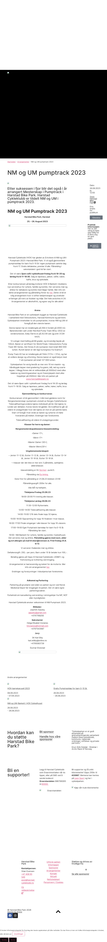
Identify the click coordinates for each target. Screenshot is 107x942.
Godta (4, 940)
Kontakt (7, 43)
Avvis (13, 940)
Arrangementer (11, 39)
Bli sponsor (46, 731)
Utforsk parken (53, 862)
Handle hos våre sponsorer (49, 738)
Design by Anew (14, 912)
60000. (45, 784)
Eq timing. (43, 474)
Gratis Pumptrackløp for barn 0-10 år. (70, 688)
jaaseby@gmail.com (37, 612)
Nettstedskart (53, 879)
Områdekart (13, 25)
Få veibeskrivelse (27, 888)
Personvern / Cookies (53, 882)
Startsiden (11, 162)
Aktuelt (11, 46)
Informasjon (9, 34)
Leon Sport (79, 778)
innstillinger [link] (18, 934)
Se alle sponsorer (80, 874)
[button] (94, 246)
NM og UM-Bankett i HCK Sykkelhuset (24, 703)
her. (51, 292)
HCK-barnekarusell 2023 (18, 688)
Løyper (11, 11)
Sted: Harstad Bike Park (93, 200)
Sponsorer (9, 37)
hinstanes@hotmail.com (37, 626)
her (47, 567)
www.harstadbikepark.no (37, 379)
